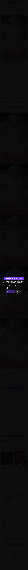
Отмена (19, 291)
